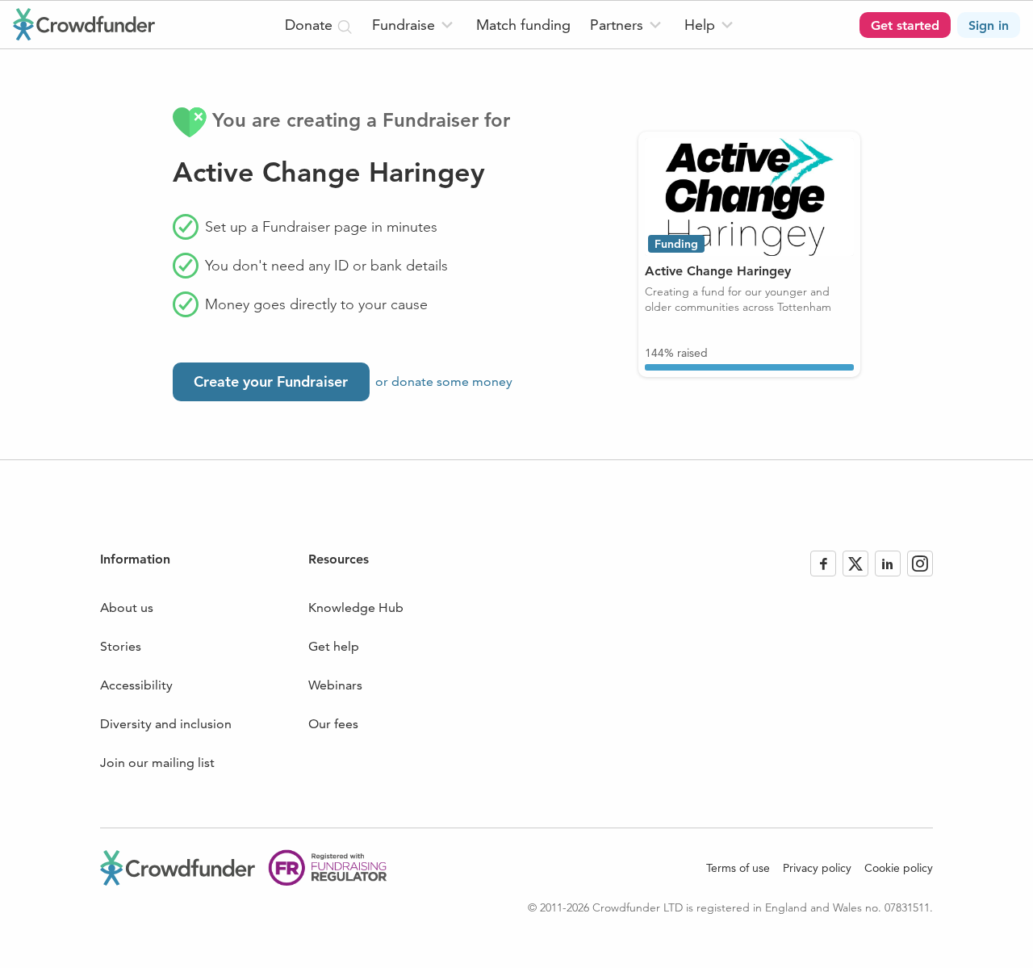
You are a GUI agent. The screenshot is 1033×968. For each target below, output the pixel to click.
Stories (120, 646)
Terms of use (738, 868)
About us (126, 607)
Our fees (333, 723)
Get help (333, 646)
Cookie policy (898, 868)
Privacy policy (817, 868)
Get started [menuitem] (905, 25)
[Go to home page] (84, 24)
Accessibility (136, 685)
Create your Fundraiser (271, 381)
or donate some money (443, 381)
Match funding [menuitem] (523, 24)
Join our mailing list (157, 762)
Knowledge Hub (356, 607)
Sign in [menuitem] (988, 25)
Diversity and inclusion (166, 723)
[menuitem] (414, 24)
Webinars (335, 685)
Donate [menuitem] (311, 24)
